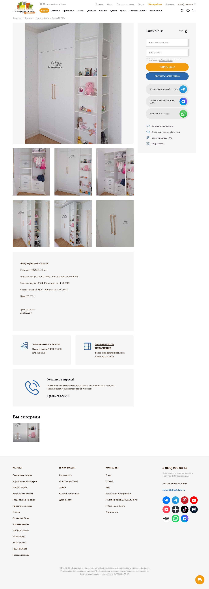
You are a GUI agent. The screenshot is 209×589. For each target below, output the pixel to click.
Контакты (170, 4)
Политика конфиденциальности (122, 499)
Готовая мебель (138, 10)
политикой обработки (165, 61)
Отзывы (109, 481)
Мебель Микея (20, 487)
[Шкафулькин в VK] (166, 500)
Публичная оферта (115, 505)
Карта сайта (112, 511)
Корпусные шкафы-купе (25, 481)
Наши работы (155, 4)
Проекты (99, 4)
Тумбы (113, 10)
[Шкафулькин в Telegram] (175, 500)
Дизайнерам (65, 499)
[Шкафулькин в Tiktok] (184, 509)
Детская (91, 10)
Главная (17, 17)
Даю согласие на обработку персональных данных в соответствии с (165, 60)
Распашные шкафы (22, 475)
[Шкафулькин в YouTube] (194, 500)
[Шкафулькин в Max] (184, 518)
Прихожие (68, 10)
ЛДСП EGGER (20, 548)
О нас (110, 4)
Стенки (80, 10)
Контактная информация (118, 493)
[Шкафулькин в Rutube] (194, 509)
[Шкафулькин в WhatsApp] (175, 518)
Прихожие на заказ (22, 505)
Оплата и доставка (125, 4)
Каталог (28, 17)
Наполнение (19, 536)
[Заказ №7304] (26, 424)
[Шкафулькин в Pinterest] (184, 500)
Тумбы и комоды (21, 530)
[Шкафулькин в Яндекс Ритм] (166, 518)
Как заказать (65, 475)
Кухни (123, 10)
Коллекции (156, 10)
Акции (44, 10)
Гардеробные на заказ (24, 499)
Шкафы (56, 10)
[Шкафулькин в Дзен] (175, 509)
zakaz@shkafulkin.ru (173, 490)
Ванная (103, 10)
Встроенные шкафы (23, 493)
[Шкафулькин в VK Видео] (166, 509)
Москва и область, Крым (54, 4)
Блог (108, 487)
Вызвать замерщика (69, 493)
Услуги (141, 4)
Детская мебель (21, 517)
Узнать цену (167, 67)
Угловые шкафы (21, 524)
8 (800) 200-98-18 (185, 4)
